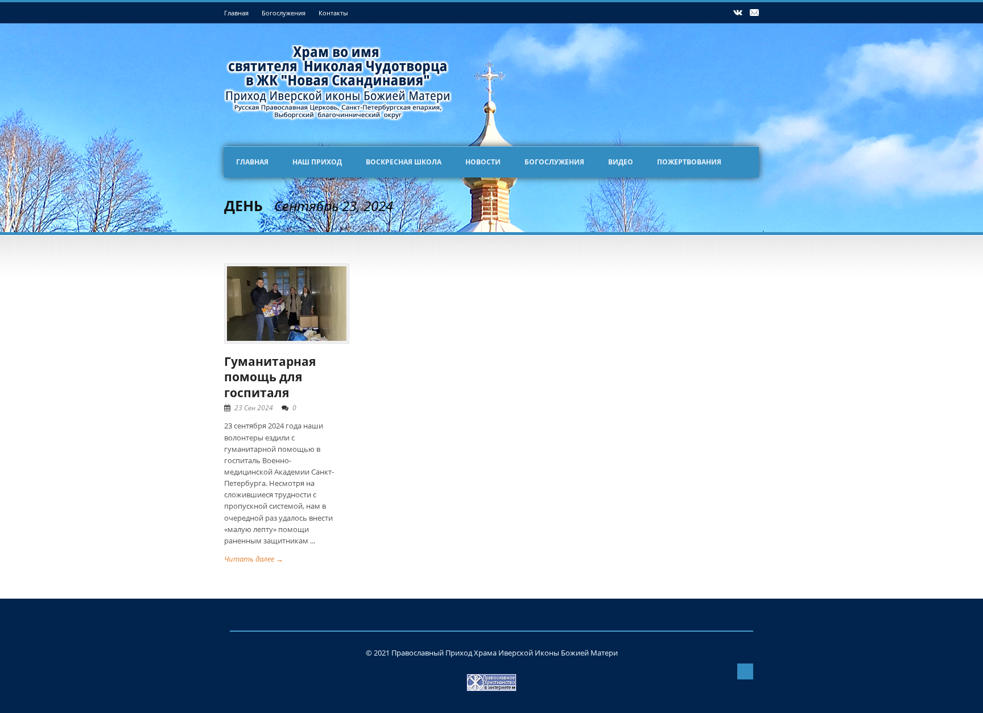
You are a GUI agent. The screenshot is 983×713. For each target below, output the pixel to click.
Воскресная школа (403, 162)
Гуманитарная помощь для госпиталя (270, 377)
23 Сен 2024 (253, 408)
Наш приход (317, 162)
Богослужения (283, 13)
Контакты (333, 13)
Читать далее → (253, 559)
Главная (236, 13)
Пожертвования (689, 162)
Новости (483, 162)
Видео (620, 162)
